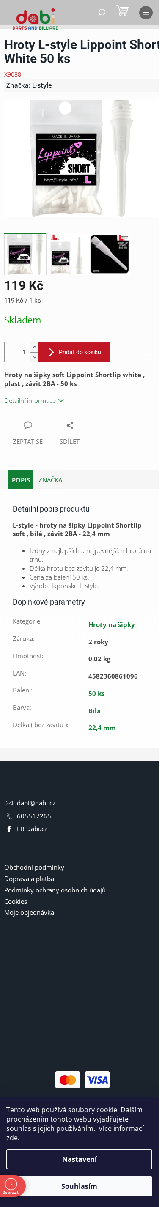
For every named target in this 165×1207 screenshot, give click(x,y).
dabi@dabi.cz (36, 803)
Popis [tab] (21, 480)
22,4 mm (102, 727)
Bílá (94, 710)
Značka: (29, 85)
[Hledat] (101, 12)
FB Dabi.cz (32, 828)
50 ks (96, 693)
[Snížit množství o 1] (34, 357)
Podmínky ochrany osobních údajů (55, 890)
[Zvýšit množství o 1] (34, 347)
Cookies (15, 901)
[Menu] (146, 12)
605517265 (34, 816)
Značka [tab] (50, 480)
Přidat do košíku (80, 352)
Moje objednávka (29, 912)
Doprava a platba (29, 878)
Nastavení (79, 1159)
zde (12, 1137)
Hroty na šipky (111, 624)
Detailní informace (30, 400)
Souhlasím (79, 1186)
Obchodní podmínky (34, 867)
